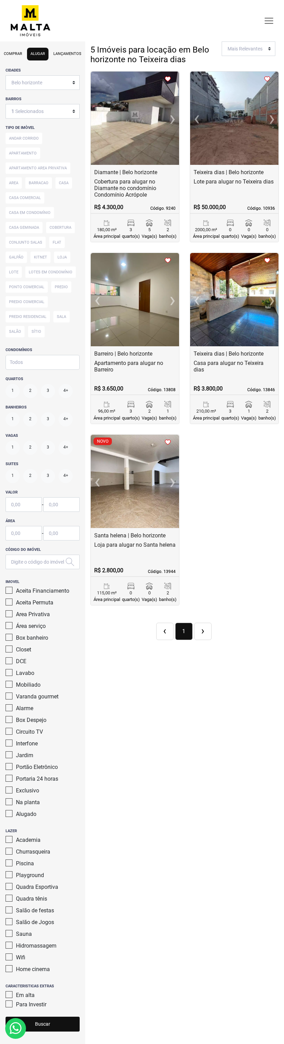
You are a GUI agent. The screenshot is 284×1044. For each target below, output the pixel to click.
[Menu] (269, 21)
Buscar (42, 1024)
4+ (65, 390)
